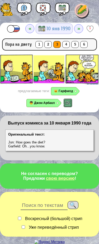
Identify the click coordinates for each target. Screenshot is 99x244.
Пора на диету (18, 44)
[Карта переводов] (62, 11)
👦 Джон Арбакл (42, 103)
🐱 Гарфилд (63, 91)
